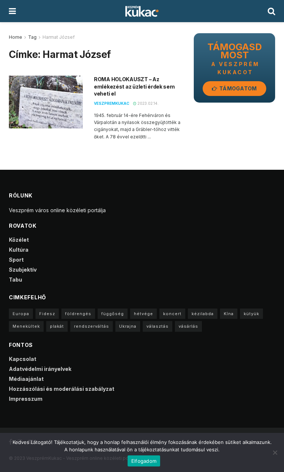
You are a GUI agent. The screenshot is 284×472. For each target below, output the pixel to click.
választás (157, 326)
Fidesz (47, 313)
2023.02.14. (147, 103)
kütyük (251, 313)
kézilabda (203, 313)
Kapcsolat (22, 359)
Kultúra (18, 250)
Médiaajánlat (26, 379)
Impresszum (26, 399)
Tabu (15, 279)
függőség (112, 313)
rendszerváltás (91, 326)
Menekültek (26, 326)
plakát (57, 326)
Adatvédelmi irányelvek (40, 369)
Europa (21, 313)
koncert (172, 313)
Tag (32, 37)
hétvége (143, 313)
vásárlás (188, 326)
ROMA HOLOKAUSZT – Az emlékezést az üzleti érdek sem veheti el (134, 86)
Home (15, 37)
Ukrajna (127, 326)
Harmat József (59, 37)
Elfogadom (143, 461)
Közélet (19, 240)
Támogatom (237, 88)
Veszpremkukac (111, 103)
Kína (229, 313)
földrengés (78, 313)
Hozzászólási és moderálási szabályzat (61, 389)
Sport (16, 259)
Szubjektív (23, 269)
